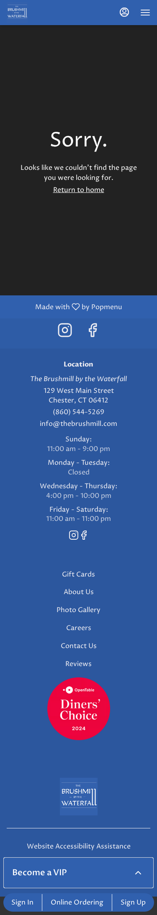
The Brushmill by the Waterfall (78, 796)
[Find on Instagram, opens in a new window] (64, 333)
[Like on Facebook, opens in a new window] (92, 333)
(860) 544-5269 (78, 412)
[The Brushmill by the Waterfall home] (44, 12)
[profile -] (124, 12)
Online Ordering (77, 902)
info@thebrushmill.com (78, 423)
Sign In (22, 902)
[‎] (78, 708)
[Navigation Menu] (145, 12)
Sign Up (133, 902)
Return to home (78, 190)
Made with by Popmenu (64, 306)
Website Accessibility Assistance (79, 846)
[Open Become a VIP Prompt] (138, 873)
